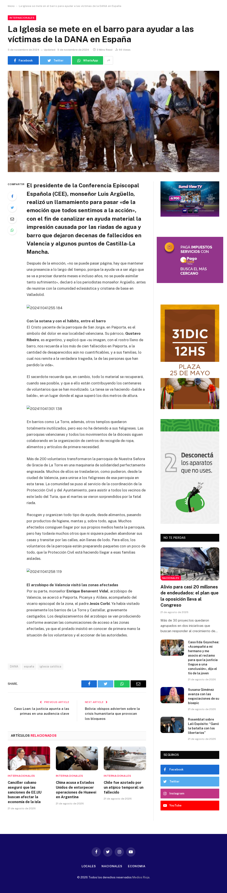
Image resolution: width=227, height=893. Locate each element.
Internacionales (22, 17)
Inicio (11, 6)
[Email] (12, 218)
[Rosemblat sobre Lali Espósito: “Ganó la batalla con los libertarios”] (172, 725)
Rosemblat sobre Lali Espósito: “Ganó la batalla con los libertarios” (203, 726)
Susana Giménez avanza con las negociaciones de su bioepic (203, 696)
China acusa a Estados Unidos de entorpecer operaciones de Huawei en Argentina (76, 789)
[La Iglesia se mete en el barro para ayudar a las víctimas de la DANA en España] (113, 121)
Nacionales (170, 578)
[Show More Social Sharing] (108, 60)
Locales (89, 866)
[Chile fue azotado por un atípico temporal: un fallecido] (125, 758)
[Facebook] (12, 196)
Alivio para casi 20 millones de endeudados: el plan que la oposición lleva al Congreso (189, 596)
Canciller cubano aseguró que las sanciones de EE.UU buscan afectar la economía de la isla (24, 792)
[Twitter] (12, 207)
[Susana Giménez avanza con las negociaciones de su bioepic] (172, 695)
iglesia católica (50, 666)
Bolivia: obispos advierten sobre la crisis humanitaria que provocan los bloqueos (112, 714)
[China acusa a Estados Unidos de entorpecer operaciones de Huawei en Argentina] (77, 758)
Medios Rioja (140, 877)
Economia (136, 866)
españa (29, 666)
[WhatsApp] (12, 230)
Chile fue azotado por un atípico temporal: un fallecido (123, 787)
